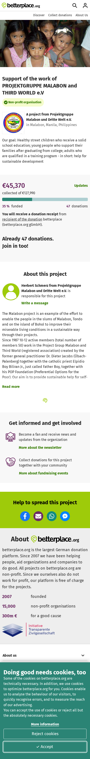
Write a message (34, 303)
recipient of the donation (22, 219)
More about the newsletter (40, 447)
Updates (81, 186)
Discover (39, 15)
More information (45, 724)
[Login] (85, 5)
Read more (11, 387)
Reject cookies (45, 733)
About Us (82, 15)
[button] (25, 516)
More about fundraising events (43, 473)
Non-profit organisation (24, 102)
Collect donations (60, 15)
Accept (47, 746)
